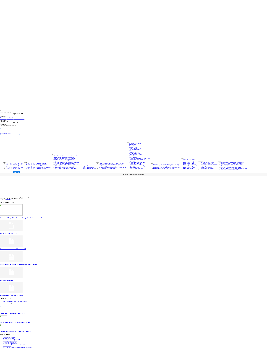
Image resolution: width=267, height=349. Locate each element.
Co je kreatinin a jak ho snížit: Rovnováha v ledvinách (15, 331)
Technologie (200, 161)
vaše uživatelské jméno (18, 113)
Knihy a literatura (133, 150)
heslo (14, 114)
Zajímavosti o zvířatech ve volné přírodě (229, 169)
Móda (152, 163)
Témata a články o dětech (188, 162)
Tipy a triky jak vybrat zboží (135, 163)
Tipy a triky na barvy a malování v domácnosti (64, 161)
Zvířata (219, 161)
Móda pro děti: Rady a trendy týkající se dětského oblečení (166, 164)
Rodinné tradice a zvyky (188, 161)
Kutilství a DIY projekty (134, 152)
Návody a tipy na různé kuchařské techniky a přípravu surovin (112, 167)
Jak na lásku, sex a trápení (189, 159)
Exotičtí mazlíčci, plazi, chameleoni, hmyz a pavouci (231, 163)
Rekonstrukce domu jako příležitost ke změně (13, 249)
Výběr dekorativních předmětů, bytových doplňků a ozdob (67, 164)
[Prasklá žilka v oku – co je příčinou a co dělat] (2, 310)
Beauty (4, 162)
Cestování (25, 162)
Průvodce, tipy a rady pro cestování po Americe (36, 164)
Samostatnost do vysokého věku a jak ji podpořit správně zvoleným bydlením (22, 218)
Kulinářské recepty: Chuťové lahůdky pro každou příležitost (112, 166)
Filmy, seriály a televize (134, 145)
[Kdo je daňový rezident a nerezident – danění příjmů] (3, 319)
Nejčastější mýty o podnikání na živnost (11, 295)
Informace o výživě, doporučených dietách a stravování (111, 164)
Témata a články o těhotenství (189, 167)
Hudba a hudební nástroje (134, 149)
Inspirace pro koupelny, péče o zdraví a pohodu (64, 158)
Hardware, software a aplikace (207, 162)
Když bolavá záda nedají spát (8, 233)
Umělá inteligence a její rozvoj (207, 168)
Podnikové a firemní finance (89, 168)
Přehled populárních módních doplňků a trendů (163, 168)
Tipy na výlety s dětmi (188, 168)
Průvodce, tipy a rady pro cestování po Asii (35, 166)
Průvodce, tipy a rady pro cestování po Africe (36, 163)
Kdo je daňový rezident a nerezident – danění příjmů (15, 322)
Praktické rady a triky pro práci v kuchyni (108, 168)
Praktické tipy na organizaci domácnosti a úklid (64, 159)
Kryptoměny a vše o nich (88, 166)
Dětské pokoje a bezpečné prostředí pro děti (64, 157)
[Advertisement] (133, 186)
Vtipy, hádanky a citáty (134, 167)
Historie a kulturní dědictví (135, 148)
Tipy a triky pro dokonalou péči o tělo (14, 166)
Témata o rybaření (133, 157)
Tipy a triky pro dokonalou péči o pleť (14, 164)
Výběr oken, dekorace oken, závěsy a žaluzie (64, 167)
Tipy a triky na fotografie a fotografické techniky (139, 158)
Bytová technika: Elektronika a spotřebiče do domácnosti (66, 155)
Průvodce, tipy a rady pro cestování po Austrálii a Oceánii (38, 167)
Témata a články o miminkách (189, 164)
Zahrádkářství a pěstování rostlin (136, 168)
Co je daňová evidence (6, 280)
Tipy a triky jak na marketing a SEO (137, 162)
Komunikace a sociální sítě (207, 163)
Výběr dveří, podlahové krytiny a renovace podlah (65, 166)
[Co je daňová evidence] (11, 277)
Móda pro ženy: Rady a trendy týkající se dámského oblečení (166, 167)
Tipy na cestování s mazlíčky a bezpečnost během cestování (233, 168)
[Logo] (9, 139)
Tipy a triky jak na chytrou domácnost (209, 164)
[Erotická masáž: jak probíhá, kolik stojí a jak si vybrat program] (11, 261)
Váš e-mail (15, 122)
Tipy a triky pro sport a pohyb (135, 164)
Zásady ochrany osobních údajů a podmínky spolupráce (12, 119)
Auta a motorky (132, 144)
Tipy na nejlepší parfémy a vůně (13, 168)
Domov (53, 154)
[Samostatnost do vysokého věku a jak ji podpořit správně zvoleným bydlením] (11, 215)
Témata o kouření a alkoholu (135, 154)
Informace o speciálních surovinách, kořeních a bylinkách (111, 163)
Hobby (128, 142)
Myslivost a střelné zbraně (134, 153)
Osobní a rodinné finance (88, 167)
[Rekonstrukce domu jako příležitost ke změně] (11, 246)
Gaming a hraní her (133, 147)
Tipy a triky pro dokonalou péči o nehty (14, 163)
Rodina (182, 158)
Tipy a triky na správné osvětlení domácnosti (64, 163)
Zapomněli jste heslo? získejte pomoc (8, 117)
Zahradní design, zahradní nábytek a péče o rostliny (65, 168)
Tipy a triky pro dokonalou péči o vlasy (14, 167)
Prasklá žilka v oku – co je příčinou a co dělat (13, 313)
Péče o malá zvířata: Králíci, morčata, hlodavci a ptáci (232, 166)
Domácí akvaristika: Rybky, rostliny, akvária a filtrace (232, 162)
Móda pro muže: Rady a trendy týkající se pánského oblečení (166, 166)
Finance (82, 164)
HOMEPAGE (9, 199)
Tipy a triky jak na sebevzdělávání (136, 161)
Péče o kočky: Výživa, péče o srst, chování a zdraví (231, 164)
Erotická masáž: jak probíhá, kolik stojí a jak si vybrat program (18, 264)
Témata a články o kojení (188, 163)
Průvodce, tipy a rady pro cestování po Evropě (36, 168)
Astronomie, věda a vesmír (135, 143)
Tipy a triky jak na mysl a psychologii (137, 159)
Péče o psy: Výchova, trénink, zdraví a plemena (230, 167)
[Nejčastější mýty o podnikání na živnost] (11, 293)
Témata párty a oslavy (134, 155)
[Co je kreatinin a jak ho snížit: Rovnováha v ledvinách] (3, 328)
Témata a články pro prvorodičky (190, 166)
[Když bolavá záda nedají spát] (11, 230)
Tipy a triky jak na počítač (206, 167)
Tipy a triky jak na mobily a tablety (208, 166)
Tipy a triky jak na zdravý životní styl (137, 166)
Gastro (97, 162)
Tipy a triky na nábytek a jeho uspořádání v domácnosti (66, 162)
